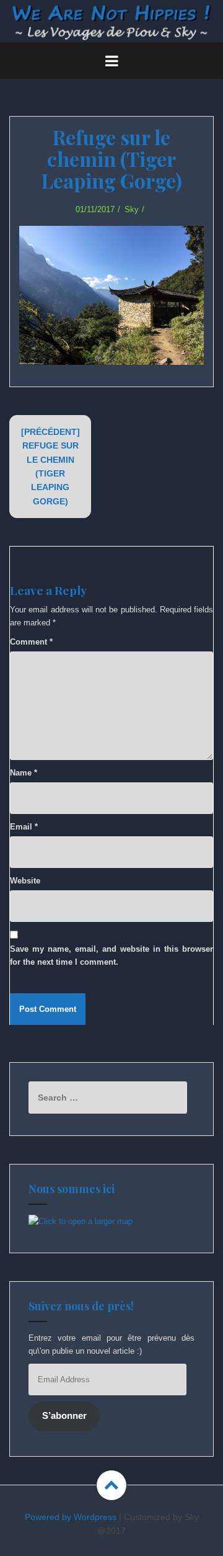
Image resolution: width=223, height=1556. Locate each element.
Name (23, 772)
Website (25, 880)
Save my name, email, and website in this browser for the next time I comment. (111, 955)
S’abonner (64, 1416)
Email (24, 826)
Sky (132, 209)
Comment (31, 641)
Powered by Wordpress (70, 1517)
